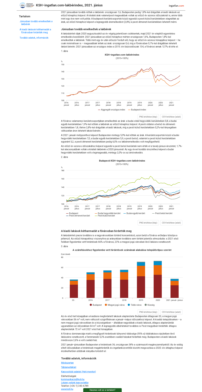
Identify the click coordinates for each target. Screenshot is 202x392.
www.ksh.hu (67, 389)
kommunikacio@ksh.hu (72, 379)
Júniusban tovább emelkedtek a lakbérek (36, 23)
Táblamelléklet (68, 367)
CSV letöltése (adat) (171, 117)
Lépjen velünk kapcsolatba (74, 382)
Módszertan (67, 362)
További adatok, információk (35, 37)
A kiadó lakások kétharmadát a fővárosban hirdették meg (36, 31)
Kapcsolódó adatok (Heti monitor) (78, 371)
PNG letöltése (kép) (148, 117)
